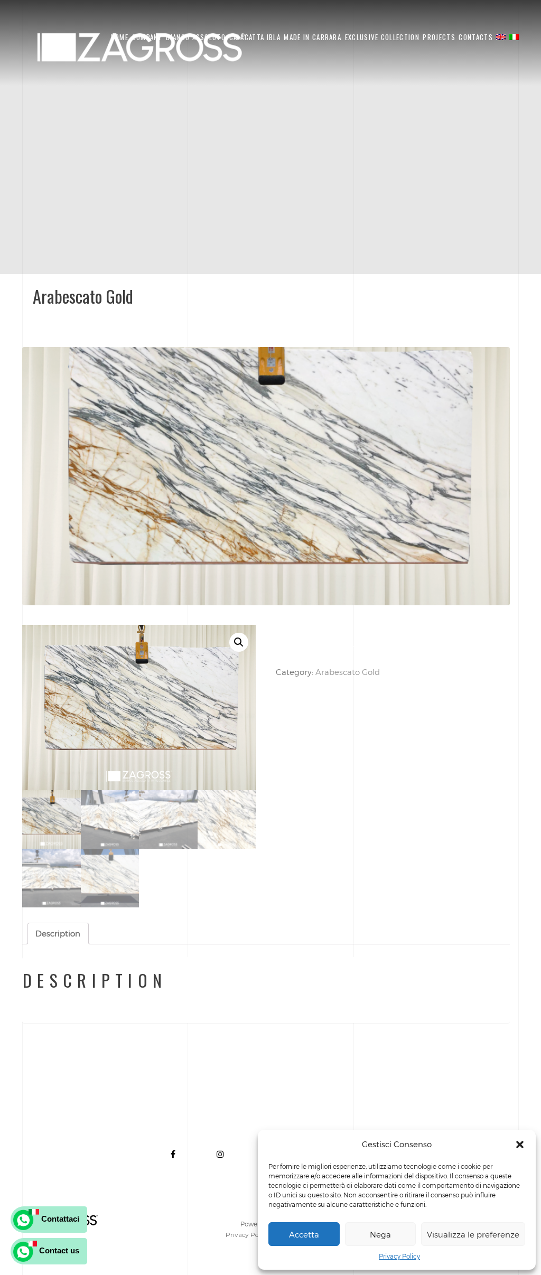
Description (57, 933)
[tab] (58, 933)
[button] (520, 1144)
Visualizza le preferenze (473, 1234)
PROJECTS (439, 37)
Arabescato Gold (347, 672)
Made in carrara (312, 37)
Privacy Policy (399, 1256)
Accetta (304, 1234)
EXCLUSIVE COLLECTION (382, 37)
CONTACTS (475, 37)
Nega (380, 1234)
